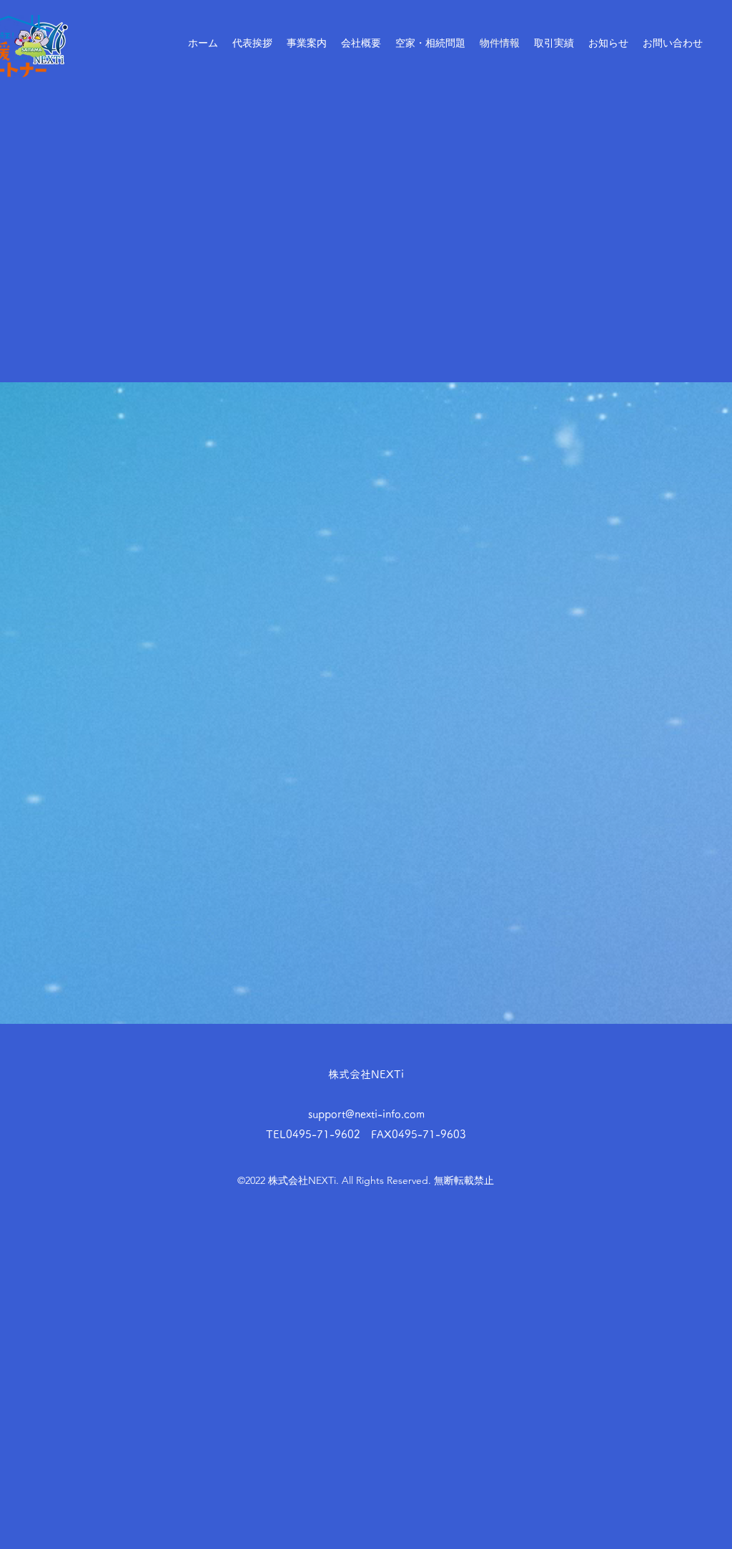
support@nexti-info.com (366, 1114)
